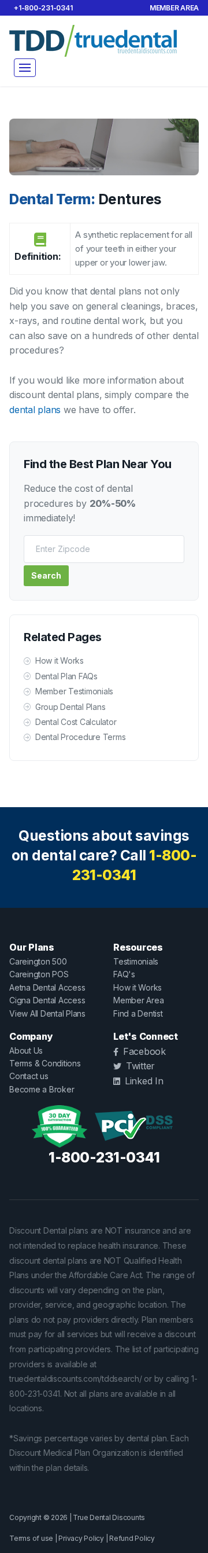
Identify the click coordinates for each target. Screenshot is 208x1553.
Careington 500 (38, 961)
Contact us (29, 1076)
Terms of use (31, 1538)
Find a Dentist (138, 1013)
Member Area (174, 7)
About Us (26, 1050)
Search (46, 575)
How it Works (59, 660)
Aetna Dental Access (47, 987)
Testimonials (135, 961)
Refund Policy (132, 1538)
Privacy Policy (81, 1538)
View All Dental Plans (47, 1013)
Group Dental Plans (70, 707)
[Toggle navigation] (25, 67)
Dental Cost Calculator (75, 722)
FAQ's (124, 974)
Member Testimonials (74, 691)
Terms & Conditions (45, 1063)
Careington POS (39, 974)
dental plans (35, 409)
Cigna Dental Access (47, 1000)
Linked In (144, 1081)
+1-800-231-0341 (43, 7)
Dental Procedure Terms (80, 737)
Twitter (140, 1066)
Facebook (144, 1051)
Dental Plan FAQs (66, 676)
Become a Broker (41, 1089)
